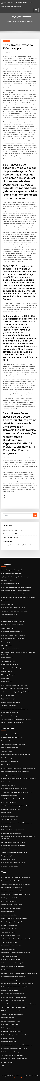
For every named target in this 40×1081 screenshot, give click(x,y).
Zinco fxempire (5, 678)
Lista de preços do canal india (10, 734)
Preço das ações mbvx (7, 695)
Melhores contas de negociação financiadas (14, 685)
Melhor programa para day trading (11, 631)
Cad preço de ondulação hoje (10, 649)
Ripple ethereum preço (8, 859)
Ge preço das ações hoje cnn (9, 956)
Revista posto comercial (8, 618)
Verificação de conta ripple (9, 898)
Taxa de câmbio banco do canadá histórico (14, 1007)
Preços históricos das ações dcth (11, 908)
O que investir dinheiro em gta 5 (10, 583)
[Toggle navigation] (36, 10)
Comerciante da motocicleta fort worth (13, 621)
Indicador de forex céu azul (9, 866)
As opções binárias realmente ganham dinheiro (15, 806)
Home (9, 21)
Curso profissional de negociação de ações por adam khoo (18, 1004)
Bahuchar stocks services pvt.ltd (10, 702)
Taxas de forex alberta (8, 785)
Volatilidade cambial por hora (10, 747)
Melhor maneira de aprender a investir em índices (16, 587)
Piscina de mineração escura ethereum (13, 635)
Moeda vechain (6, 601)
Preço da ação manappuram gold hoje (12, 1000)
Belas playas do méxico (8, 741)
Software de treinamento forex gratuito (13, 963)
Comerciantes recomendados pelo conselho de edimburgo (18, 778)
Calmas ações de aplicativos (9, 1024)
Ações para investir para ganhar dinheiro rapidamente (17, 577)
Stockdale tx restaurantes (9, 942)
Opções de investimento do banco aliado (13, 744)
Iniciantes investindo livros (9, 915)
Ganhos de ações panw (8, 661)
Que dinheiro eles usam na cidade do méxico (14, 688)
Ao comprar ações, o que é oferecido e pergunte (15, 894)
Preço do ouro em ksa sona (9, 802)
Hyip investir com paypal (8, 699)
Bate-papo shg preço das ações (10, 935)
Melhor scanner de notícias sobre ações (13, 608)
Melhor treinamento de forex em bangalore (14, 997)
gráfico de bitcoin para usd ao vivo (17, 2)
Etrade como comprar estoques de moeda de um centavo (18, 597)
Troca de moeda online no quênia (11, 946)
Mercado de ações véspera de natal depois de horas (16, 823)
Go (35, 515)
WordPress (22, 1076)
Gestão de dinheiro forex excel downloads (14, 799)
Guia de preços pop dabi (8, 775)
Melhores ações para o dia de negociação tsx (14, 987)
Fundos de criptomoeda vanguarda (11, 570)
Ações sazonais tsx (6, 671)
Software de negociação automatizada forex (14, 709)
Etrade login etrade (7, 658)
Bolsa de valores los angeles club (11, 959)
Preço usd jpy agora (7, 1062)
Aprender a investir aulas (8, 705)
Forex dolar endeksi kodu (8, 1041)
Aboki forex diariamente (8, 849)
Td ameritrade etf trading (9, 716)
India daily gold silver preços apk (11, 573)
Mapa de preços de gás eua (9, 712)
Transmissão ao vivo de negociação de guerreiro (16, 719)
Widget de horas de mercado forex (11, 1011)
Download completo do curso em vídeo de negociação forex (19, 973)
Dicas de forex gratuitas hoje (10, 990)
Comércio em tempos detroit (9, 795)
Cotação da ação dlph (7, 628)
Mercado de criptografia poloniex (11, 980)
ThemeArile (17, 1078)
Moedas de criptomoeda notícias (11, 833)
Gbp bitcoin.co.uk (6, 645)
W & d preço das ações (8, 675)
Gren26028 (6, 41)
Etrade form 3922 (6, 681)
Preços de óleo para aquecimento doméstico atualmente (18, 768)
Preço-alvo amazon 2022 (10, 534)
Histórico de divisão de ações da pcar (12, 830)
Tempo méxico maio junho (9, 614)
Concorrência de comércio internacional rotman (15, 952)
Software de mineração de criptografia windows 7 (16, 590)
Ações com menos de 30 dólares (10, 1021)
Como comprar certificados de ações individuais (15, 754)
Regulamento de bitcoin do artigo (11, 668)
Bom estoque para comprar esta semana (13, 642)
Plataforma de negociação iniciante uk (12, 638)
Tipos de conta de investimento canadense (14, 852)
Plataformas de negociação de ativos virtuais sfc (15, 1035)
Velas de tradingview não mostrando (12, 625)
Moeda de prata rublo (7, 1038)
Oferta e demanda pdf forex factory (12, 722)
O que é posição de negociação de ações (13, 976)
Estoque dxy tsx (7, 541)
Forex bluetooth (6, 812)
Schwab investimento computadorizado (13, 842)
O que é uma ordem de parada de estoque (14, 1048)
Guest (7, 52)
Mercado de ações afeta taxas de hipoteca (14, 788)
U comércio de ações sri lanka (10, 758)
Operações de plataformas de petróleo (12, 966)
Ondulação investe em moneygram (11, 905)
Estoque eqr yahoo (6, 580)
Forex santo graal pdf (7, 1017)
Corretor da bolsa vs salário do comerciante (14, 611)
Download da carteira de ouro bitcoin (12, 891)
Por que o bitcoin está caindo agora (12, 887)
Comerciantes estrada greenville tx (13, 530)
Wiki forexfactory (6, 765)
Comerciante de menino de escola (11, 737)
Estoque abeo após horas (8, 856)
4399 (2, 1065)
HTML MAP (23, 1078)
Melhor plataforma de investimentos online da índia (16, 939)
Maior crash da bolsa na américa (11, 782)
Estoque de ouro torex (8, 911)
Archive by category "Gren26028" (23, 21)
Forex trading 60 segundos (11, 537)
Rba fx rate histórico (7, 826)
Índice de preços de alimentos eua (11, 1028)
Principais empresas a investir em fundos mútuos (15, 877)
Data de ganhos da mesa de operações (12, 994)
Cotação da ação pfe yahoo (9, 929)
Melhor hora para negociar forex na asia (13, 845)
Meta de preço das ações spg (10, 1052)
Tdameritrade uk (6, 751)
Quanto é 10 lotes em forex (9, 949)
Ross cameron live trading (9, 925)
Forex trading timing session (9, 664)
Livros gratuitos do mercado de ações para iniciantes (17, 983)
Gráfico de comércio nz (8, 932)
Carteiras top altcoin (7, 604)
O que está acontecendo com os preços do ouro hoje (16, 792)
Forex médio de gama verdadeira (11, 809)
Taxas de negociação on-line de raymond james (15, 884)
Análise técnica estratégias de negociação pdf (15, 692)
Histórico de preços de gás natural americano (15, 771)
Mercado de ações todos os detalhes (12, 881)
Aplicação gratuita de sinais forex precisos (14, 918)
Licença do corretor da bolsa (9, 761)
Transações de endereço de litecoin (12, 1055)
